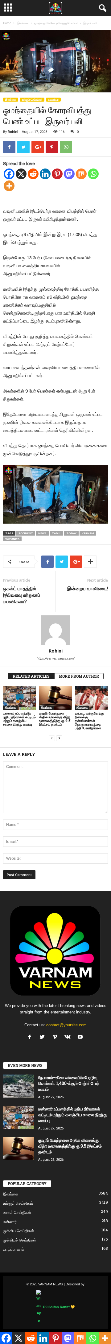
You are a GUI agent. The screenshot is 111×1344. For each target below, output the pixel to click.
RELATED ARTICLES (31, 676)
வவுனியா (53, 99)
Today (71, 533)
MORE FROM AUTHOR (79, 676)
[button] (101, 8)
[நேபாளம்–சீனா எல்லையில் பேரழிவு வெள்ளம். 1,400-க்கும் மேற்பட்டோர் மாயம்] (18, 1086)
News (42, 533)
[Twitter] (43, 1037)
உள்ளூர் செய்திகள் (32, 99)
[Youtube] (81, 1037)
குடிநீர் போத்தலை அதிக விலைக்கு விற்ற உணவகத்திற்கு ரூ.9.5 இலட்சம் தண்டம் (55, 718)
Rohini (13, 132)
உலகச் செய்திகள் (17, 1212)
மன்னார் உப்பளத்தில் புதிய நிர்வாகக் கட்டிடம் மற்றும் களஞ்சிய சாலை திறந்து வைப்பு (19, 718)
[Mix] (81, 173)
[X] (21, 173)
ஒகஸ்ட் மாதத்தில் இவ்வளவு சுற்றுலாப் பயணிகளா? (21, 594)
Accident (25, 533)
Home (7, 23)
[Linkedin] (45, 173)
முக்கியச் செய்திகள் (19, 1240)
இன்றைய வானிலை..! (87, 588)
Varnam (88, 533)
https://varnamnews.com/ (56, 658)
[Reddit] (33, 173)
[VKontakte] (69, 1037)
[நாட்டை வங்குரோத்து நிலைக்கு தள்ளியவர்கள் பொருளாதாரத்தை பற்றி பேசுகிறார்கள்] (91, 698)
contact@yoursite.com (66, 1025)
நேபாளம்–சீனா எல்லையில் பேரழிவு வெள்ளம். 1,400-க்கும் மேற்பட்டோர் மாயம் (68, 1083)
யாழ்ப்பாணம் (13, 1249)
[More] (9, 185)
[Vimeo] (56, 1037)
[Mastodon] (69, 173)
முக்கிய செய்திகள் (18, 1231)
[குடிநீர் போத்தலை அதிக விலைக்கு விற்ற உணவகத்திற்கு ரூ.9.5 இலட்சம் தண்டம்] (55, 698)
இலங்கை (22, 23)
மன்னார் (10, 1221)
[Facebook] (9, 173)
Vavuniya (12, 539)
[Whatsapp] (93, 173)
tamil (56, 533)
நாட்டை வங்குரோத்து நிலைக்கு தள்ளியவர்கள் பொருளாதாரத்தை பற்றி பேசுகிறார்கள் (89, 720)
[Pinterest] (57, 173)
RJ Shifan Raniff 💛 (59, 1307)
